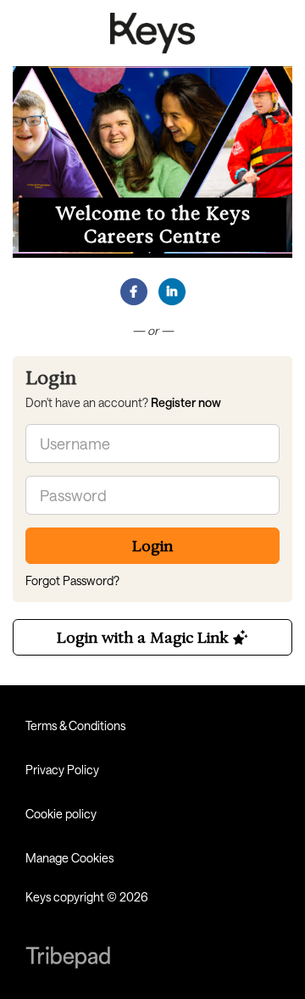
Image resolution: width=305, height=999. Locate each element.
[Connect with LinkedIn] (172, 291)
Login (152, 546)
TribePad (67, 959)
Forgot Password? (72, 580)
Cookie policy (61, 813)
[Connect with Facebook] (133, 291)
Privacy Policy (62, 769)
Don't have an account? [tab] (123, 402)
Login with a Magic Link (145, 637)
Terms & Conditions (75, 725)
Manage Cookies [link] (69, 858)
